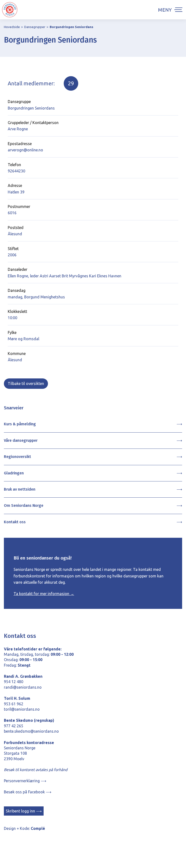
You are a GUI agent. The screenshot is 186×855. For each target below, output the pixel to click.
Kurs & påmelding (20, 424)
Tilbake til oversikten (26, 383)
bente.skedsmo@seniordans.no (31, 731)
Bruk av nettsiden (19, 489)
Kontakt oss (15, 522)
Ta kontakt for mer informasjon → (44, 593)
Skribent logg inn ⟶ (24, 811)
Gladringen (14, 473)
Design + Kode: (24, 828)
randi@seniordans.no (23, 687)
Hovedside (12, 27)
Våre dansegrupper (21, 440)
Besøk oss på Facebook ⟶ (27, 792)
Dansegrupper (34, 27)
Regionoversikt (17, 456)
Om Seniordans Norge (23, 505)
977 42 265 (13, 726)
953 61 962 (13, 704)
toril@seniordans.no (22, 709)
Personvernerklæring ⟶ (25, 781)
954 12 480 (13, 681)
